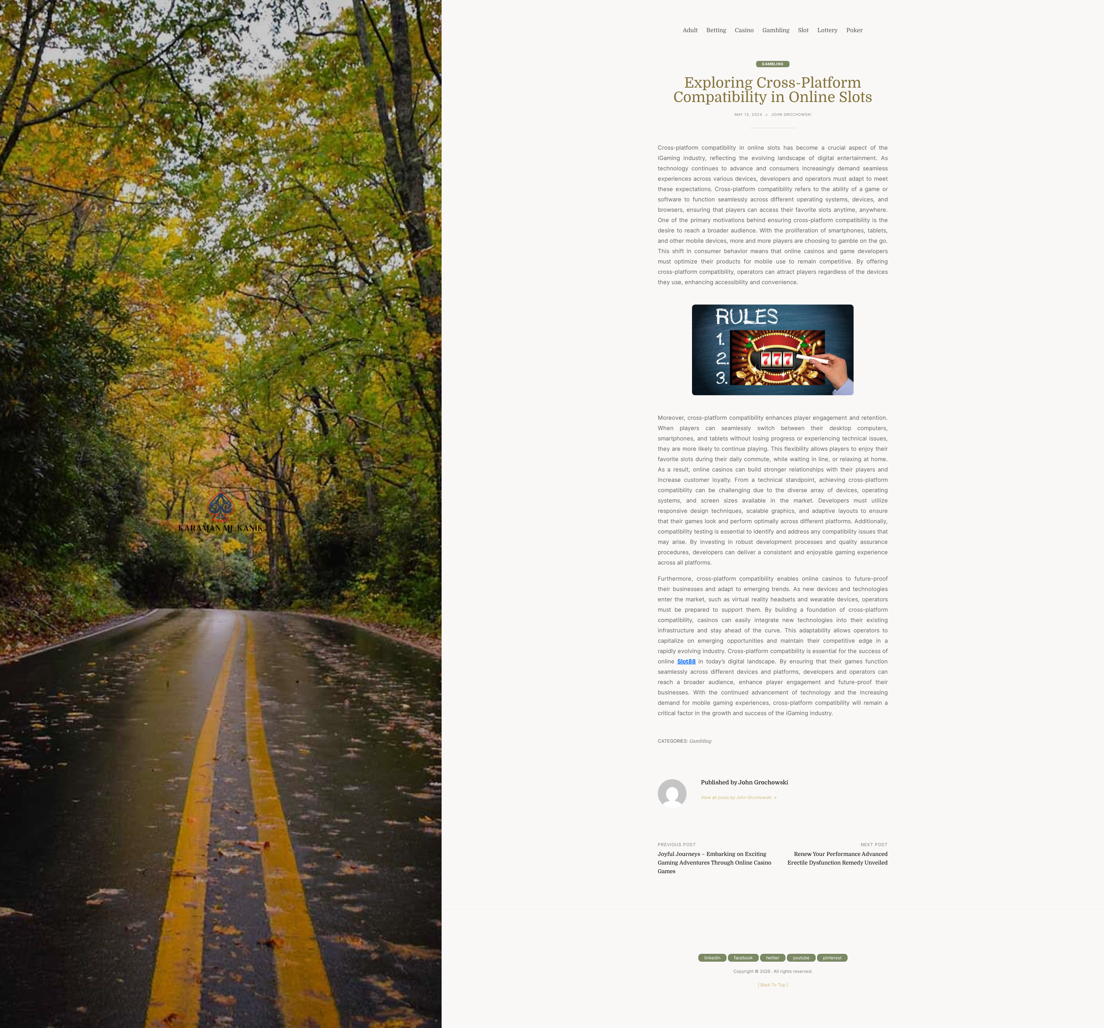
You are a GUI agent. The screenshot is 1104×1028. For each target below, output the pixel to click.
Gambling (773, 64)
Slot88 (686, 661)
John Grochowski (791, 114)
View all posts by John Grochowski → (739, 797)
